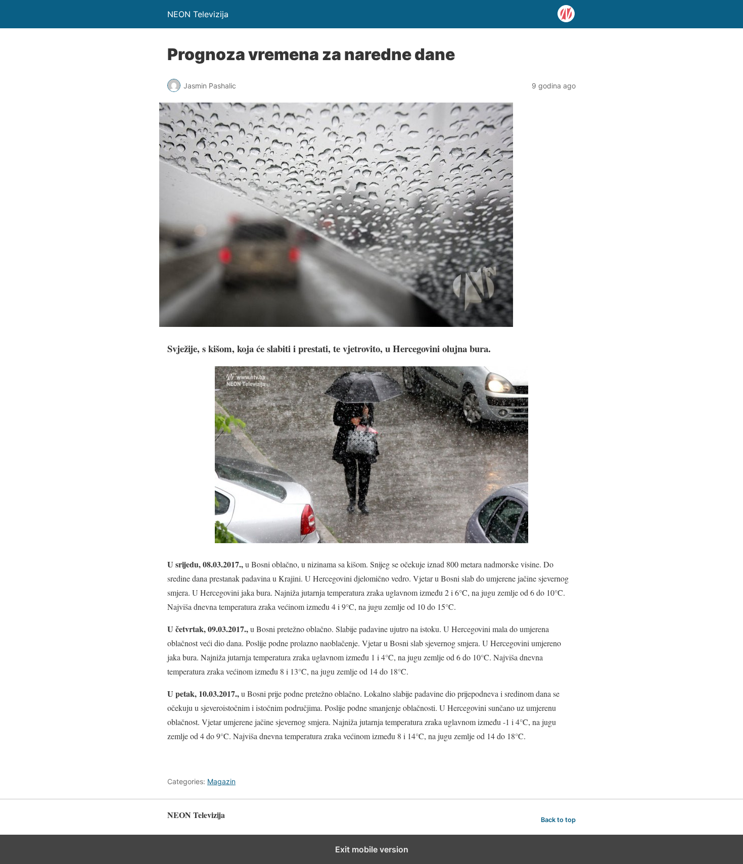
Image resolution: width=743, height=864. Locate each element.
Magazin (221, 781)
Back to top (558, 820)
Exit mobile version (371, 849)
